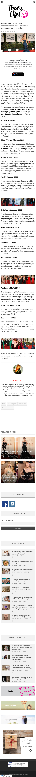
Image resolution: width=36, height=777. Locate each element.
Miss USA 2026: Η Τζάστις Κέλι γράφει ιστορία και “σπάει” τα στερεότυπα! (22, 647)
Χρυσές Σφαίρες (7, 408)
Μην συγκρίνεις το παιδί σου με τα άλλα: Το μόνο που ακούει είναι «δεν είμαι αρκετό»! (22, 571)
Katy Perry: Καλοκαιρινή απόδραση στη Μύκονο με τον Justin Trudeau (21, 657)
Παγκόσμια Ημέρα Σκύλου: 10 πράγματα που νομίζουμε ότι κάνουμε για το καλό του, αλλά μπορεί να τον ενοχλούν (22, 668)
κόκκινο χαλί (12, 404)
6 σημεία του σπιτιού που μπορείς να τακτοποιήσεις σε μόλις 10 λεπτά (21, 589)
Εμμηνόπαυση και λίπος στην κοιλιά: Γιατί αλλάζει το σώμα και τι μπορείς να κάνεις (22, 617)
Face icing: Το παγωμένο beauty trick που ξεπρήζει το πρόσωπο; (22, 598)
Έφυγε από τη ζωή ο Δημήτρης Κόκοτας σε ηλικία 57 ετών (22, 678)
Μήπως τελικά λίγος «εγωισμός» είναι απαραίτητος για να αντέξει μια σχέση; (22, 553)
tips (3, 404)
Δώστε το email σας (7, 520)
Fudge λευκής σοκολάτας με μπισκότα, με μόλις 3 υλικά (21, 580)
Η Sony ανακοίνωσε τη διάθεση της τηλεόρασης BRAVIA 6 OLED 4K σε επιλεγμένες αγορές (23, 607)
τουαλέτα (22, 404)
